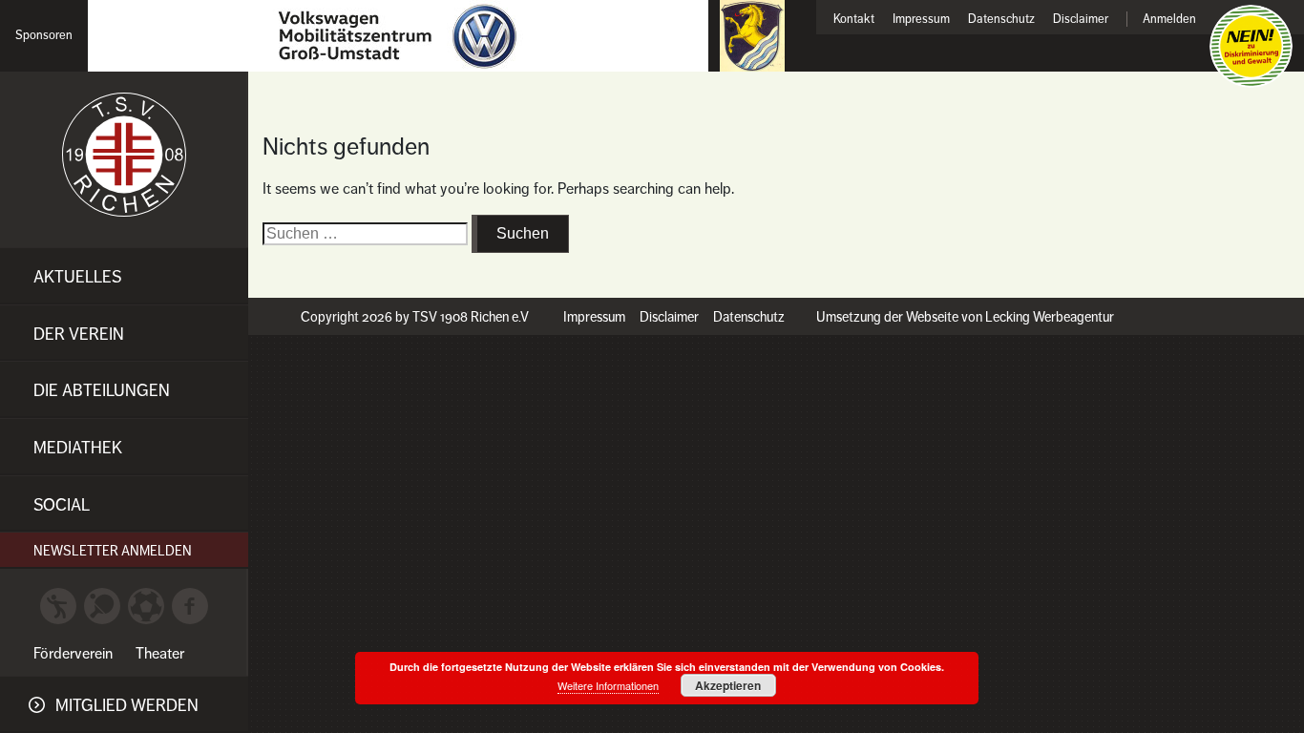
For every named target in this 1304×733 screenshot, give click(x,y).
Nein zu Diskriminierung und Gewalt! (1251, 46)
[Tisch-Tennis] (102, 605)
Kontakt (853, 19)
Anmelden (1169, 19)
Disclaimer (1080, 19)
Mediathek (77, 447)
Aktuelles (77, 276)
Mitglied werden (127, 705)
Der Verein (78, 334)
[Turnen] (58, 605)
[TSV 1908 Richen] (124, 155)
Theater (160, 653)
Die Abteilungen (101, 390)
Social (61, 504)
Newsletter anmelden (112, 550)
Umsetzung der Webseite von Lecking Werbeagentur (965, 316)
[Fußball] (146, 605)
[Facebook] (190, 605)
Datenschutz (1001, 19)
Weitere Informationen (608, 685)
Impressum (921, 19)
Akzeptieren (728, 685)
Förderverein (73, 653)
